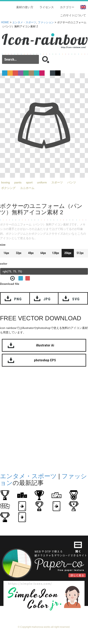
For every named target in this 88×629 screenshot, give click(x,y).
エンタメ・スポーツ (24, 22)
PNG (18, 299)
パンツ (71, 182)
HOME (5, 22)
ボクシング (8, 188)
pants (17, 182)
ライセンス (46, 7)
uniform (42, 182)
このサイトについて (73, 15)
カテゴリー (67, 7)
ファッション (46, 22)
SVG (76, 299)
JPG (47, 299)
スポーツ (57, 182)
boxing (5, 182)
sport (29, 182)
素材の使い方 (24, 7)
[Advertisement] (44, 419)
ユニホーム (27, 188)
